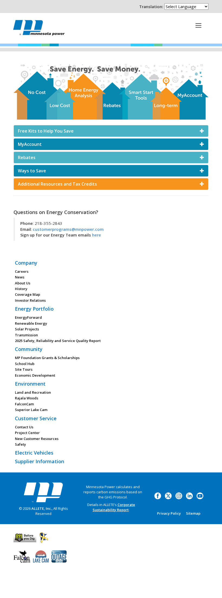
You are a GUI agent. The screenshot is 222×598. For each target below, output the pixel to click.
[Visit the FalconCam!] (22, 555)
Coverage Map (27, 294)
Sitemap (193, 513)
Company (26, 262)
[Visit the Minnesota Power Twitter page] (168, 495)
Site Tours (23, 369)
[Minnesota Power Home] (43, 492)
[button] (111, 131)
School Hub (24, 363)
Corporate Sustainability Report (114, 507)
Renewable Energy (31, 323)
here (96, 235)
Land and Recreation (33, 392)
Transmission (26, 335)
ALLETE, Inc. (41, 508)
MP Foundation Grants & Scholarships (47, 357)
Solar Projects (27, 329)
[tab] (111, 131)
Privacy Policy (169, 513)
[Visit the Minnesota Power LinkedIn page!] (189, 495)
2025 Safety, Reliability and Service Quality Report (58, 340)
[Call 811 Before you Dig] (25, 537)
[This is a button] (198, 25)
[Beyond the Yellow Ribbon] (43, 537)
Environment (30, 383)
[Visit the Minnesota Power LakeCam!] (41, 555)
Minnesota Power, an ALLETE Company (38, 29)
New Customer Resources (36, 438)
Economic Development (35, 375)
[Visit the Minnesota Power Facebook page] (157, 495)
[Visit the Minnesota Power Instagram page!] (178, 495)
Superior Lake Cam (31, 409)
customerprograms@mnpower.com (68, 229)
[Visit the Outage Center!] (59, 555)
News (19, 277)
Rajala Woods (26, 398)
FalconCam (24, 404)
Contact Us (24, 427)
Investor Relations (30, 300)
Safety (20, 444)
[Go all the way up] (212, 588)
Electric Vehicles (34, 452)
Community (29, 349)
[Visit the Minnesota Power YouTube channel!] (200, 495)
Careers (21, 271)
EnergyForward (28, 317)
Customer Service (36, 418)
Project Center (27, 432)
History (21, 288)
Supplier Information (39, 461)
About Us (22, 283)
